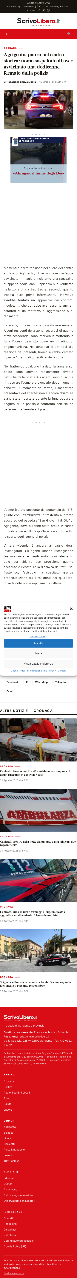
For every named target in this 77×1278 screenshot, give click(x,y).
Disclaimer (10, 1229)
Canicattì (9, 1143)
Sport (7, 1098)
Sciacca (8, 1132)
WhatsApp (41, 682)
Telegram (61, 682)
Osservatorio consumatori (19, 1200)
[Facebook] (39, 10)
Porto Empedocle (14, 1149)
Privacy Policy (13, 6)
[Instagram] (48, 10)
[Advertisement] (38, 225)
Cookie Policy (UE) (32, 6)
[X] (43, 10)
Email (10, 691)
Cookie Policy (18, 670)
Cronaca (10, 48)
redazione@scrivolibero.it (34, 1036)
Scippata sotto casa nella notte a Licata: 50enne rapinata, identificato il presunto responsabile (36, 983)
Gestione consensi (14, 1273)
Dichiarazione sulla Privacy (41, 670)
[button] (71, 609)
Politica (8, 1087)
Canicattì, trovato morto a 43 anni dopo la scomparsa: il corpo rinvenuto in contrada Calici (35, 773)
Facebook (13, 682)
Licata (7, 1138)
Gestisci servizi (38, 636)
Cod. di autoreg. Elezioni (56, 6)
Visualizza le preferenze (38, 663)
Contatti (62, 670)
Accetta (38, 643)
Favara (8, 1155)
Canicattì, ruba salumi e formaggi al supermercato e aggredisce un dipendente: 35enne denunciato (32, 913)
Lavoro (8, 1109)
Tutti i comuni (12, 1160)
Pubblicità (10, 1235)
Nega (38, 653)
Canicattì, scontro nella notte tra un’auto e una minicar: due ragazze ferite (38, 843)
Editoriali (9, 1178)
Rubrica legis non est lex (18, 1195)
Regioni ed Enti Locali (17, 1092)
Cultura (8, 1183)
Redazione (10, 1223)
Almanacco (10, 1189)
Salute (7, 1103)
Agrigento (10, 1126)
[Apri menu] (60, 34)
